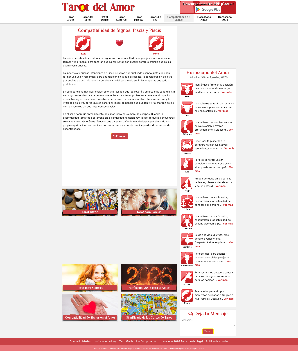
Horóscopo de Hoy (105, 341)
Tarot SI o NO (155, 18)
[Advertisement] (119, 162)
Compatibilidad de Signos (178, 18)
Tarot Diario (105, 18)
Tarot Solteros (121, 18)
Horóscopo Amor (204, 18)
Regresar (120, 136)
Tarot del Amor (87, 18)
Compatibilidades (80, 341)
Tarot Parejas (138, 18)
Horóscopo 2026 (225, 18)
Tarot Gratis (70, 18)
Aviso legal (196, 341)
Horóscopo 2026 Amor (173, 341)
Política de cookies (217, 341)
